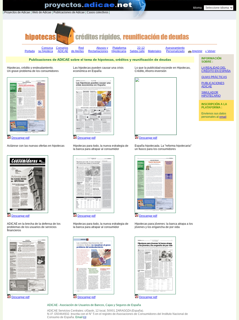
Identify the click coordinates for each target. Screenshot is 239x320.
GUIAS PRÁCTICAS (214, 77)
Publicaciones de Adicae (69, 12)
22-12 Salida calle (137, 49)
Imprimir (197, 51)
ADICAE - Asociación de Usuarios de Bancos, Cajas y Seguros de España (94, 305)
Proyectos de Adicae (17, 12)
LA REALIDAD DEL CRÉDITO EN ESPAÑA (216, 69)
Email (79, 317)
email (222, 116)
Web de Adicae (41, 12)
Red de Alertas (77, 49)
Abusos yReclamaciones (98, 49)
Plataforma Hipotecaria (119, 49)
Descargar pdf (20, 137)
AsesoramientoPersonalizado (175, 49)
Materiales (154, 51)
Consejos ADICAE (62, 49)
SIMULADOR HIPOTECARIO (211, 94)
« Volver (210, 51)
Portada (30, 51)
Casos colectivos (97, 12)
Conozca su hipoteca (45, 49)
